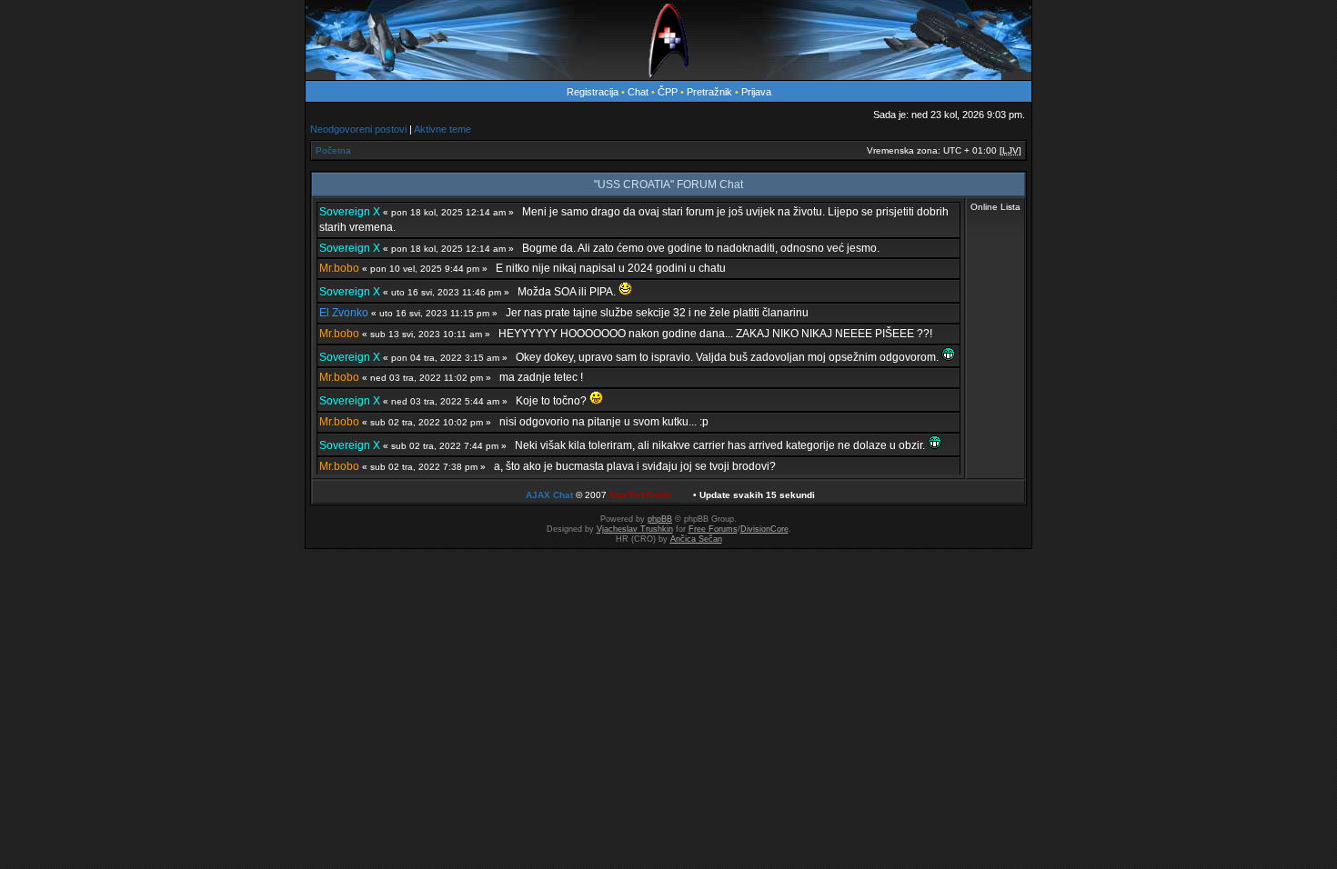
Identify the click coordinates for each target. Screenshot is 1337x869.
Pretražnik (709, 91)
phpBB (660, 519)
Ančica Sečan (696, 539)
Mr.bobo (339, 268)
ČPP (668, 91)
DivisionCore (764, 529)
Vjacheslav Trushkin (635, 529)
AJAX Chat (549, 495)
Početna (333, 150)
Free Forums (713, 529)
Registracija (592, 91)
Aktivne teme (442, 129)
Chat (639, 91)
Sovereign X (349, 211)
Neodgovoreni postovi (358, 129)
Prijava (756, 91)
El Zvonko (343, 312)
